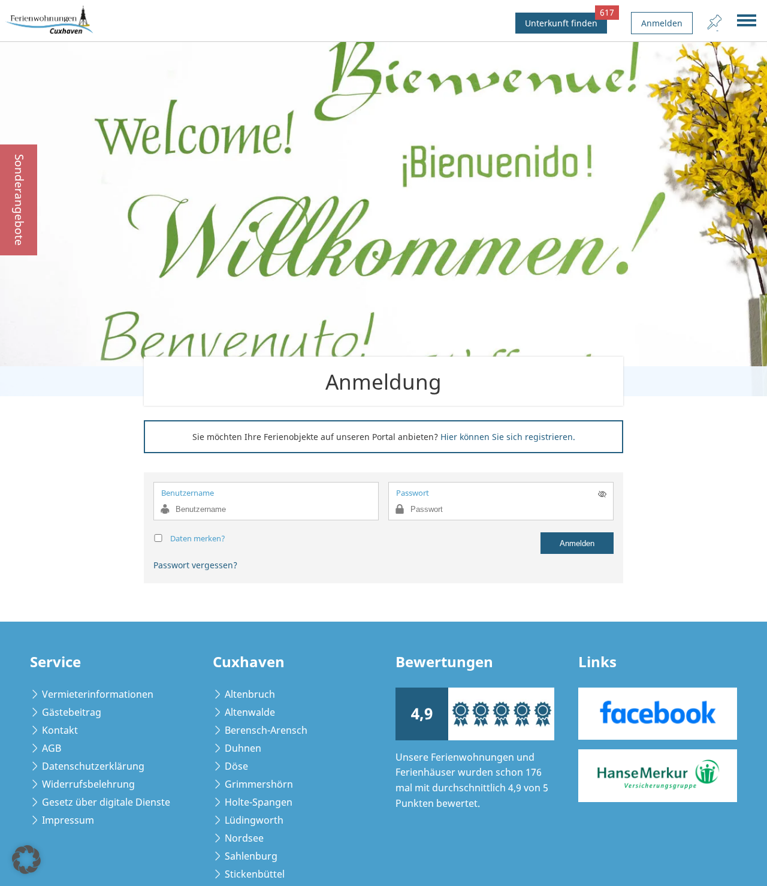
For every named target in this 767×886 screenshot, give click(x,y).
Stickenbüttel (255, 874)
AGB (51, 748)
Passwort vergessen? (195, 565)
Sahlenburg (251, 856)
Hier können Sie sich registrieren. (507, 436)
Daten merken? (197, 538)
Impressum (68, 820)
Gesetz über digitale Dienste (106, 802)
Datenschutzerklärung (93, 766)
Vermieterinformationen (97, 694)
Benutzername (187, 492)
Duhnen (243, 748)
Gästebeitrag (71, 712)
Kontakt (60, 730)
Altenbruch (250, 694)
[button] (26, 859)
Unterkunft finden (566, 21)
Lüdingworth (254, 820)
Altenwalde (250, 712)
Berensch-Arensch (266, 730)
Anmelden (662, 23)
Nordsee (244, 838)
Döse (236, 766)
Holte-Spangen (258, 802)
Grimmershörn (259, 784)
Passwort (412, 492)
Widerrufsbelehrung (88, 784)
